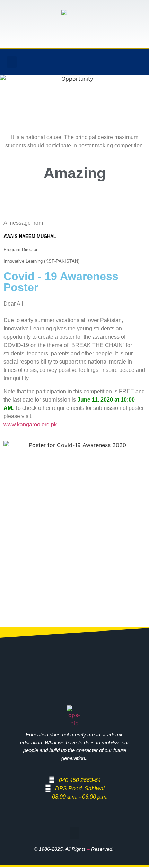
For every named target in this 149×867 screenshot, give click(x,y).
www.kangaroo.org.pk (30, 424)
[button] (12, 62)
